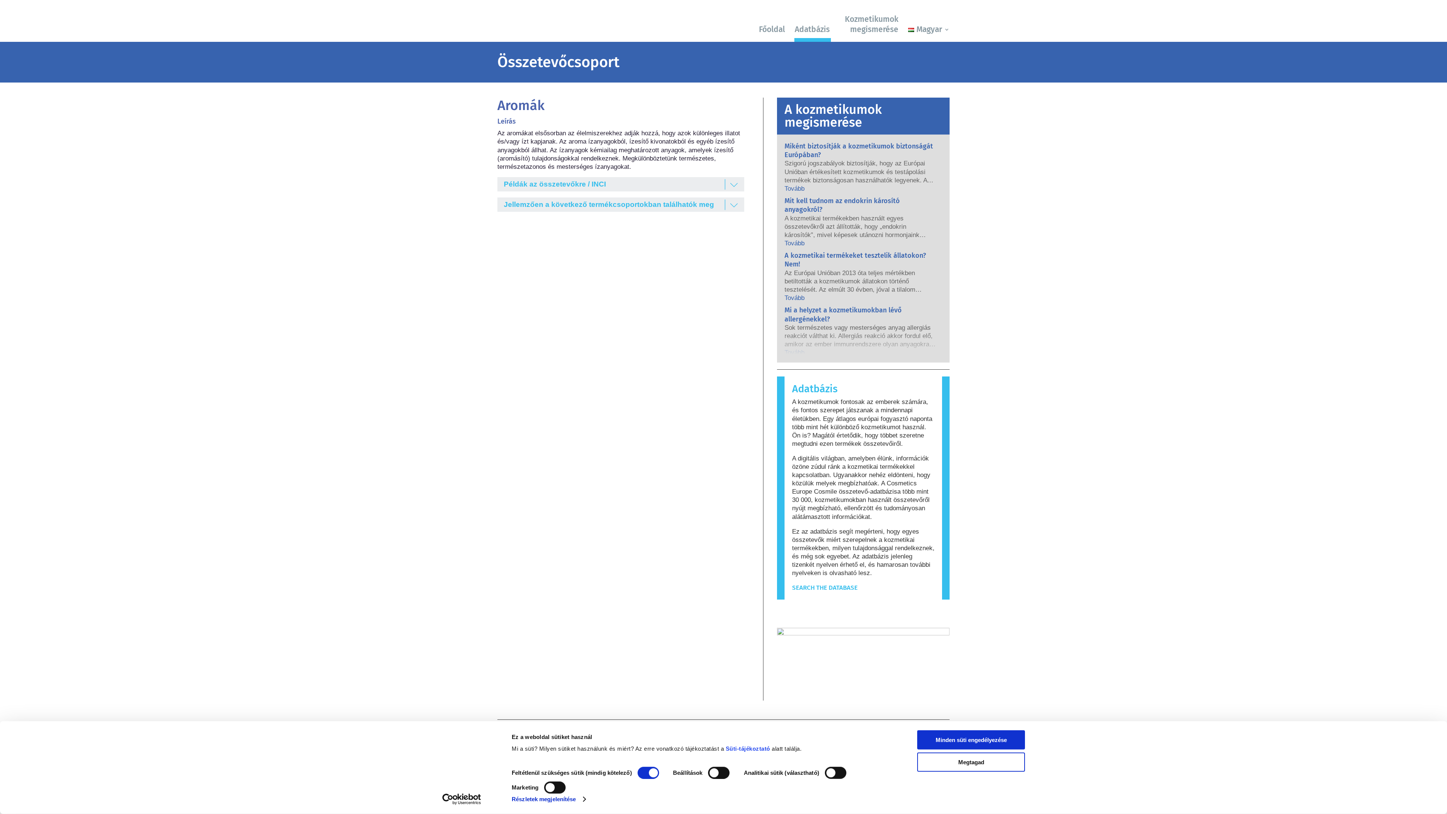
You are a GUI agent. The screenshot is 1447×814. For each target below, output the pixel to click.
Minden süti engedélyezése (971, 740)
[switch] (719, 773)
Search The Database (825, 588)
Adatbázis (812, 29)
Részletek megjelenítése (544, 799)
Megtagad (971, 762)
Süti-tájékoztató (748, 748)
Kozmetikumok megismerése (871, 24)
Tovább (795, 188)
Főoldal (772, 29)
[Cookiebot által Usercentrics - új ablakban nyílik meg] (462, 799)
